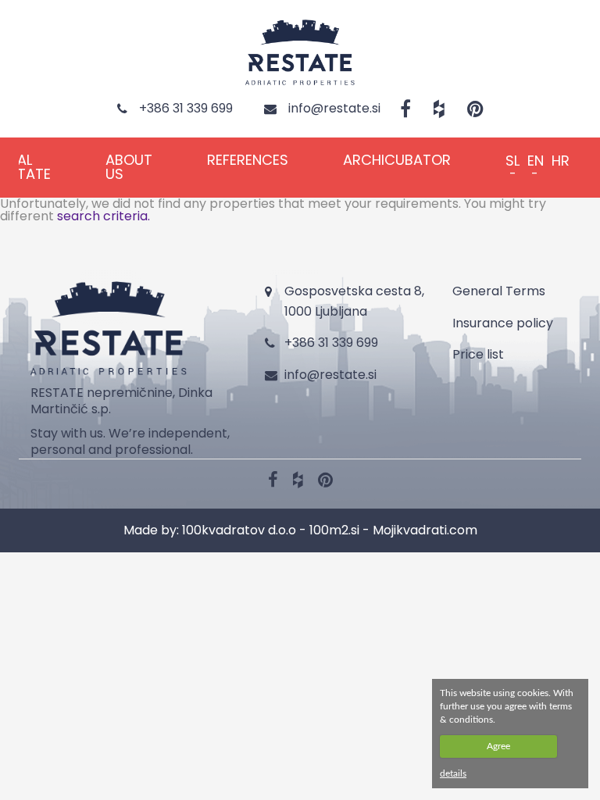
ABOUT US (128, 167)
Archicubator (397, 160)
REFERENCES (247, 160)
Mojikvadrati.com (425, 530)
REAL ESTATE (26, 167)
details (453, 773)
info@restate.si (330, 375)
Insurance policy (502, 323)
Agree (498, 746)
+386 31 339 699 (331, 343)
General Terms (498, 291)
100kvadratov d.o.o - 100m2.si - (277, 530)
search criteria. (103, 216)
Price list (478, 354)
